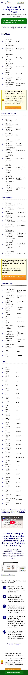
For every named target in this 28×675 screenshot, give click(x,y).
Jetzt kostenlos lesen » (13, 108)
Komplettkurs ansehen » (14, 672)
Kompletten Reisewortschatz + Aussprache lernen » (13, 21)
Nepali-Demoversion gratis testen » (13, 277)
